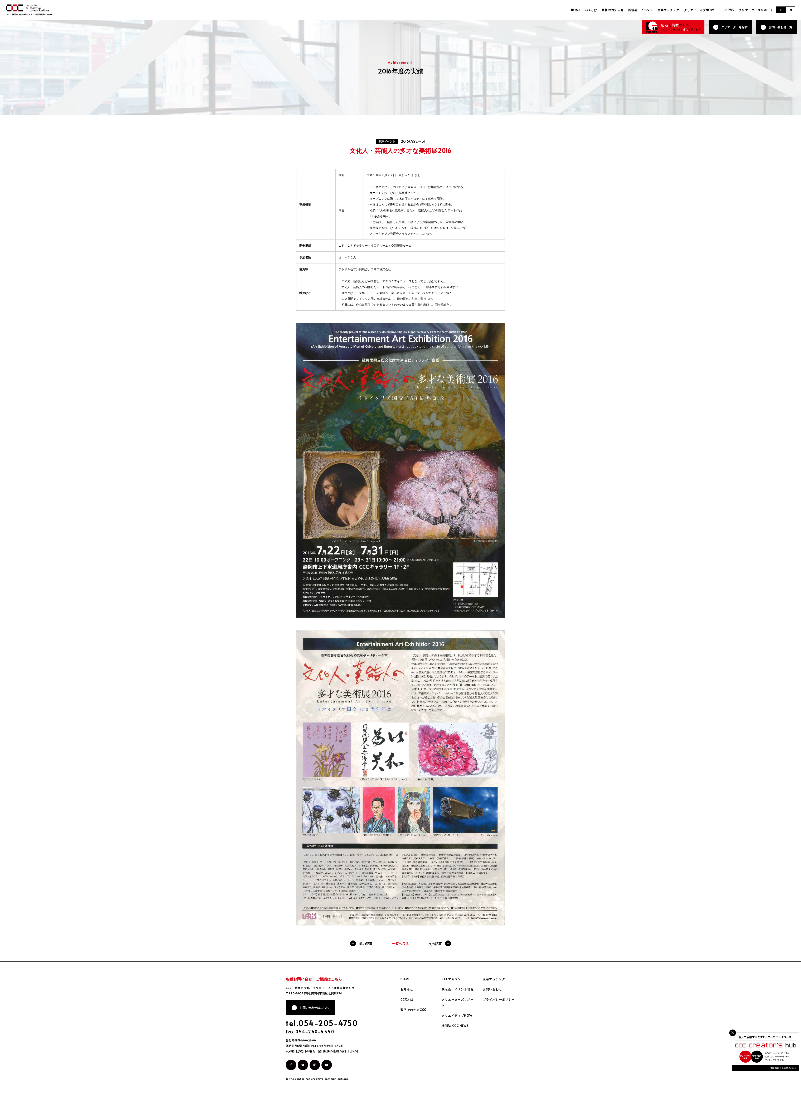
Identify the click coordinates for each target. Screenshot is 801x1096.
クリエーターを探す (734, 27)
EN (790, 10)
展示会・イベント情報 (458, 989)
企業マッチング (668, 10)
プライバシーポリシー (499, 999)
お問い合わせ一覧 (780, 27)
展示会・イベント (640, 10)
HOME (575, 10)
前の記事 (366, 943)
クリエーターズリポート (756, 10)
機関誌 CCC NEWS (455, 1026)
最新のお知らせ (612, 10)
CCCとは (591, 10)
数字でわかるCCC (413, 1010)
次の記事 (435, 943)
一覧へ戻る (400, 943)
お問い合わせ (492, 989)
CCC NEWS (726, 10)
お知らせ (406, 989)
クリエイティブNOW (699, 10)
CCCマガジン (451, 979)
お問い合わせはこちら (314, 1007)
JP (780, 10)
